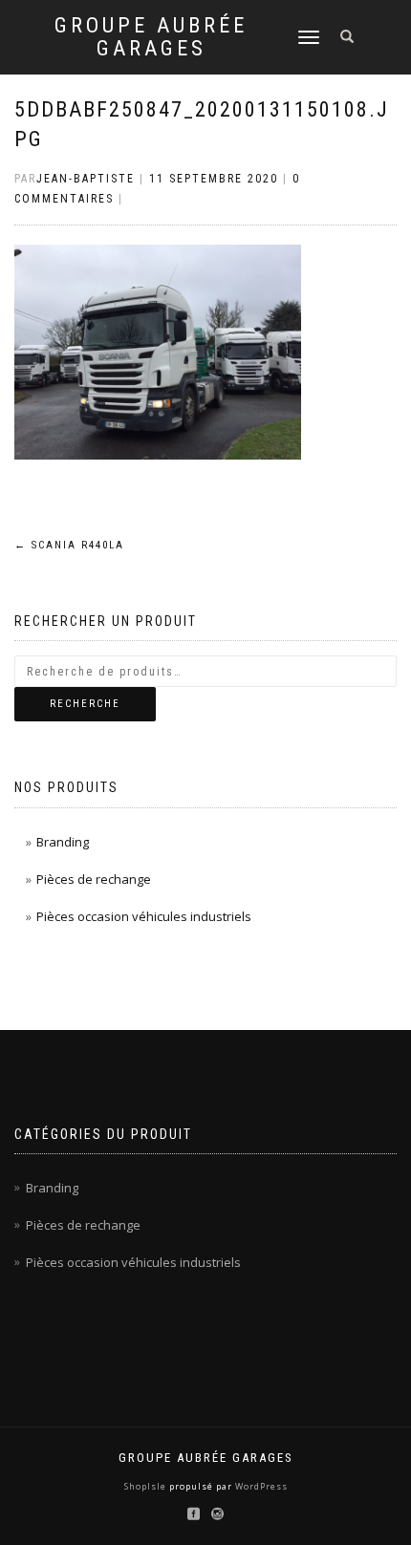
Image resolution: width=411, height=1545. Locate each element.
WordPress (260, 1486)
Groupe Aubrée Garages (151, 37)
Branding (62, 841)
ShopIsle (146, 1486)
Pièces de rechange (93, 879)
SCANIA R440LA (69, 545)
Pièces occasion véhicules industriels (143, 916)
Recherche (85, 703)
